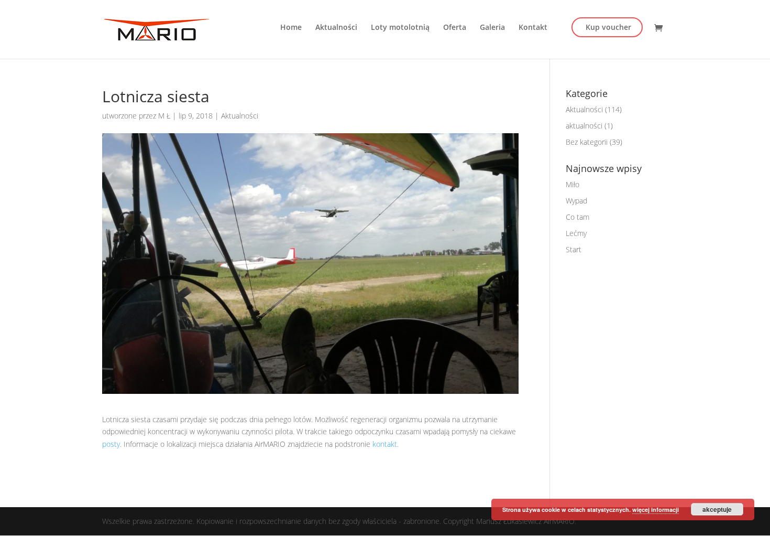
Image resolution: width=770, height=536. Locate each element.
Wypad (576, 201)
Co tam (577, 217)
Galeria (492, 28)
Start (573, 249)
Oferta (454, 28)
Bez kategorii (587, 142)
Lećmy (576, 233)
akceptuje (717, 509)
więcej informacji (655, 509)
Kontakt (533, 28)
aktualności (584, 126)
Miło (572, 184)
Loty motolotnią (400, 28)
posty (111, 444)
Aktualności (336, 28)
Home (291, 28)
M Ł (164, 116)
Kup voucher (608, 27)
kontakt (384, 444)
